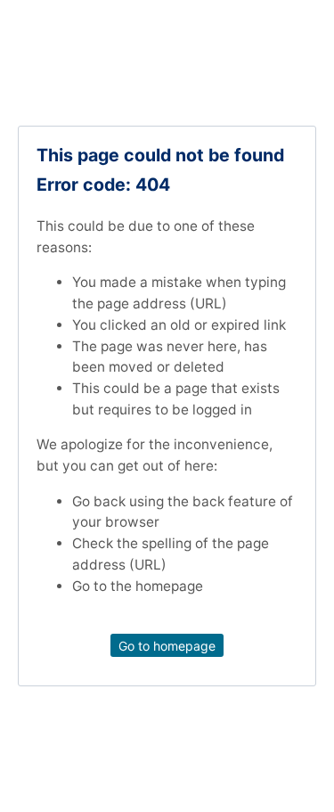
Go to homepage (167, 644)
